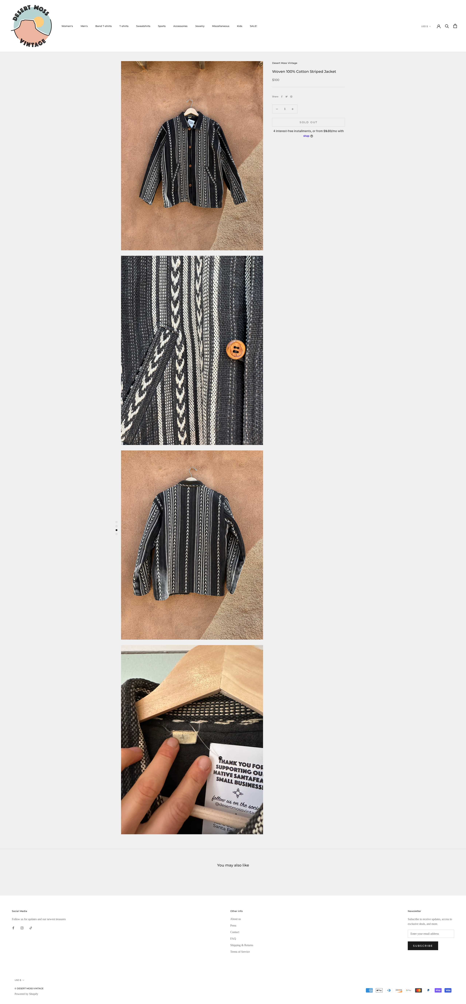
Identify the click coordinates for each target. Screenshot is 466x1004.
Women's (67, 26)
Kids (239, 26)
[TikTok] (30, 927)
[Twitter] (286, 97)
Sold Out (308, 122)
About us (235, 919)
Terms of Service (240, 951)
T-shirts (124, 26)
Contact (234, 932)
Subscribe (423, 945)
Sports (162, 26)
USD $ (424, 26)
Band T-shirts (103, 26)
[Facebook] (282, 97)
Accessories (180, 26)
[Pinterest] (291, 97)
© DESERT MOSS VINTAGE (29, 988)
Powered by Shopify (26, 993)
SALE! (253, 26)
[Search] (447, 26)
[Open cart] (455, 26)
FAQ (233, 938)
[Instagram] (22, 927)
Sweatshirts (143, 26)
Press (233, 925)
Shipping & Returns (241, 945)
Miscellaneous (220, 26)
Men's (84, 26)
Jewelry (199, 26)
